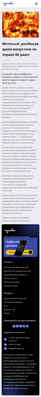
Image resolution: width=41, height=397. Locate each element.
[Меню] (36, 4)
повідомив (28, 176)
